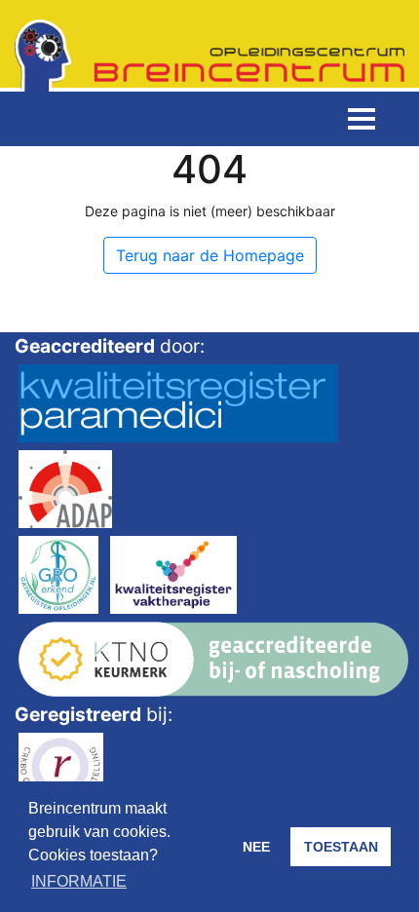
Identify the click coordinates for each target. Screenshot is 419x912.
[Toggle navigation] (361, 118)
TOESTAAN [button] (341, 847)
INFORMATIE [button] (79, 881)
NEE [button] (256, 847)
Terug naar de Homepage (210, 255)
